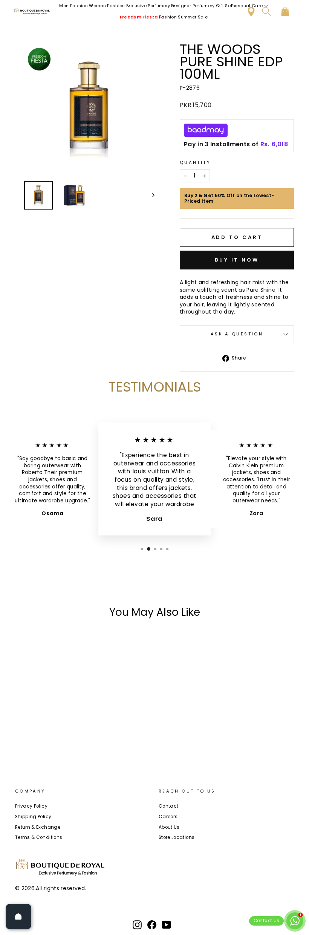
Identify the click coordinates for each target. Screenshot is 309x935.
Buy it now (237, 259)
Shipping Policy (33, 817)
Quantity (195, 162)
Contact (168, 806)
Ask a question (237, 334)
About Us (169, 827)
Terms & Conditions (38, 837)
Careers (168, 817)
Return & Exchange (37, 827)
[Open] (18, 916)
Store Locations (176, 837)
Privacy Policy (31, 806)
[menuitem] (76, 6)
